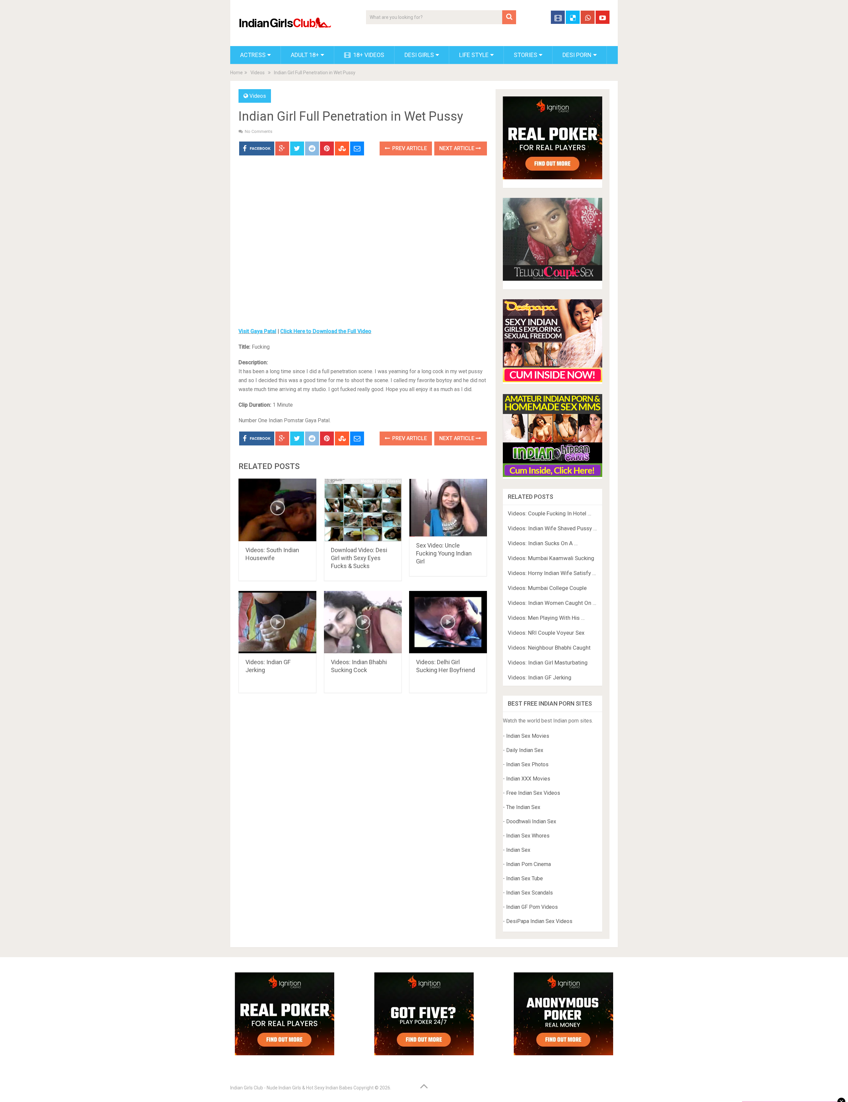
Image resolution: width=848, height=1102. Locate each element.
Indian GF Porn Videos (532, 907)
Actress (253, 54)
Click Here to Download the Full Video (325, 331)
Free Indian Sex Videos (533, 793)
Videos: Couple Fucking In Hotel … (549, 513)
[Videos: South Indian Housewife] (277, 510)
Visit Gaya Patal (257, 331)
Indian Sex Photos (527, 764)
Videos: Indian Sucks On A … (543, 543)
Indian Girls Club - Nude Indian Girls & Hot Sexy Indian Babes (291, 1087)
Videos (257, 72)
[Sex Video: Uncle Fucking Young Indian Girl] (448, 508)
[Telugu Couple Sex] (552, 279)
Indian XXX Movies (528, 779)
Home (236, 72)
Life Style (474, 54)
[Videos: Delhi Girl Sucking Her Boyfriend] (448, 622)
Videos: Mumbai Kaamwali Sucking (551, 558)
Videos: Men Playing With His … (546, 617)
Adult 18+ (305, 54)
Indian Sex (518, 850)
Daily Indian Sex (524, 750)
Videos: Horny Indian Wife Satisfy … (552, 573)
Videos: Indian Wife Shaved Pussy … (552, 528)
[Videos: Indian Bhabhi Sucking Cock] (363, 622)
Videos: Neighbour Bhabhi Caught (549, 647)
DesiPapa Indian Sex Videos (539, 921)
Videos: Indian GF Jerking (539, 677)
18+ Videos (368, 54)
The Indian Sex (523, 807)
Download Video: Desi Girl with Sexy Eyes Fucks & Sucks (359, 558)
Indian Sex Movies (527, 736)
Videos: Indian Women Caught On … (552, 603)
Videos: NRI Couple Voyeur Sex (546, 632)
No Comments (258, 131)
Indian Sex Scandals (529, 893)
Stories (525, 54)
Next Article (457, 148)
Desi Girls (419, 54)
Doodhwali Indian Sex (531, 821)
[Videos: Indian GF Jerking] (277, 622)
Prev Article (409, 148)
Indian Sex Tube (524, 878)
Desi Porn (577, 54)
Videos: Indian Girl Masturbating (548, 662)
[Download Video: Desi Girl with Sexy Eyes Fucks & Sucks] (363, 510)
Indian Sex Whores (528, 836)
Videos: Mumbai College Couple (547, 588)
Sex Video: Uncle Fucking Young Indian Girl (444, 553)
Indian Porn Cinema (528, 864)
